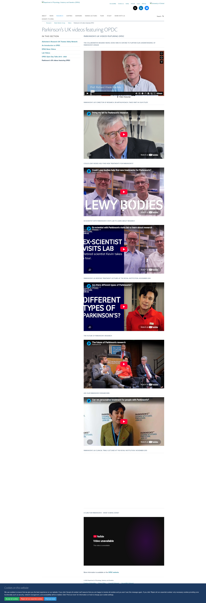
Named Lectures (91, 16)
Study (109, 16)
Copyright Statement (113, 583)
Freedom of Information (90, 583)
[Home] (43, 23)
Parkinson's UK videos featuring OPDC (56, 60)
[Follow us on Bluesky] (147, 8)
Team (102, 16)
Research (59, 16)
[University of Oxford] (155, 3)
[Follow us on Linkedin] (141, 8)
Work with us (120, 16)
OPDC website (113, 572)
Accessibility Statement (128, 583)
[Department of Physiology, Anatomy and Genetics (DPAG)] (61, 2)
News (51, 16)
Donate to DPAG (48, 19)
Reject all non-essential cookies (31, 599)
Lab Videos (46, 53)
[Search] (163, 16)
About (44, 16)
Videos (69, 23)
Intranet (133, 3)
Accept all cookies (12, 599)
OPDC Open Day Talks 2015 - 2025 (54, 56)
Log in (138, 3)
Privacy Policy (102, 583)
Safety (127, 3)
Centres (69, 16)
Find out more (50, 599)
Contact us (121, 3)
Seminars (78, 16)
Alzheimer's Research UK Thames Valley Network (59, 41)
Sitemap (144, 3)
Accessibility (113, 3)
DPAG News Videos (49, 49)
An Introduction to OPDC (51, 45)
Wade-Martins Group (59, 23)
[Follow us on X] (135, 8)
